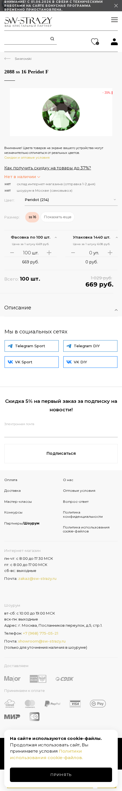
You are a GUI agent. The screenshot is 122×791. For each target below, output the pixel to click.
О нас (68, 480)
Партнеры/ (21, 523)
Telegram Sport (30, 346)
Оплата (10, 480)
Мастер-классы (18, 501)
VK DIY (80, 362)
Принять (61, 774)
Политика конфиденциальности (83, 514)
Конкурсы (13, 512)
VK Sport (23, 362)
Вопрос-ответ (76, 501)
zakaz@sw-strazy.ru (37, 578)
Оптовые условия (79, 490)
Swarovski (23, 58)
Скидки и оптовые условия (27, 157)
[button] (71, 200)
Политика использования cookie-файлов (86, 529)
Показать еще (57, 217)
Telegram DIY (87, 346)
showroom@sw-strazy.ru (42, 641)
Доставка (12, 490)
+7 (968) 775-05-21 (40, 633)
